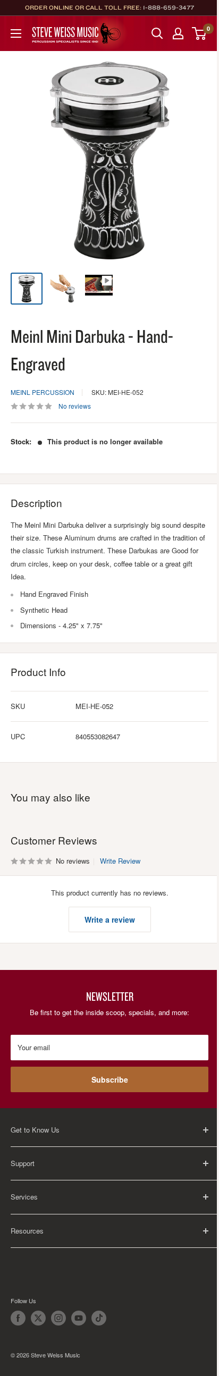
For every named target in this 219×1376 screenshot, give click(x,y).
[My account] (178, 33)
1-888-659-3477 (168, 7)
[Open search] (157, 33)
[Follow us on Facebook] (18, 1318)
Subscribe (109, 1079)
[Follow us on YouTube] (78, 1318)
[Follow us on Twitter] (38, 1318)
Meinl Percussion (42, 391)
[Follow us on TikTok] (98, 1318)
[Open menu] (16, 33)
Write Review (120, 861)
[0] (199, 33)
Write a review (110, 919)
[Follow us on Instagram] (58, 1318)
